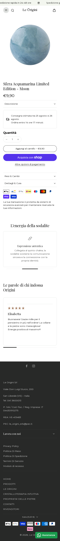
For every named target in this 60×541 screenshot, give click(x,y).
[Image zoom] (30, 45)
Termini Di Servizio (13, 461)
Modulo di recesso (13, 466)
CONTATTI (8, 504)
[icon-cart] (53, 10)
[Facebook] (26, 366)
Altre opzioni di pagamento (30, 164)
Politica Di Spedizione (15, 456)
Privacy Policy (11, 446)
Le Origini (34, 535)
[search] (12, 10)
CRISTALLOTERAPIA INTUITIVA (21, 494)
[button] (30, 148)
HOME (7, 479)
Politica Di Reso (12, 451)
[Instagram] (33, 366)
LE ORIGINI (10, 489)
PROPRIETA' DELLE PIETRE (19, 499)
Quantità (9, 132)
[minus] (6, 139)
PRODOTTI (9, 484)
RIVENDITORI (11, 509)
